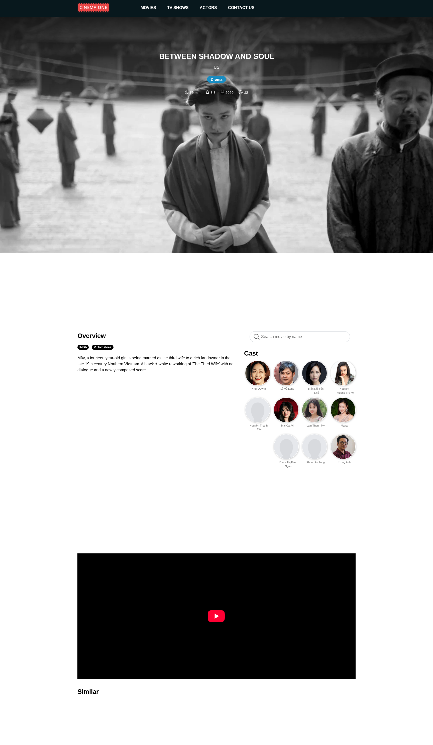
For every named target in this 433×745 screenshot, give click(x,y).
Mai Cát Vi (287, 425)
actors (208, 8)
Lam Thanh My (315, 425)
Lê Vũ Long (287, 388)
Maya (344, 425)
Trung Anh (344, 462)
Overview (91, 336)
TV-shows (178, 8)
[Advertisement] (216, 290)
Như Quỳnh (259, 388)
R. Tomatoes (103, 347)
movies (148, 8)
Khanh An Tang (315, 462)
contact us (241, 8)
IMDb (83, 347)
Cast (251, 353)
